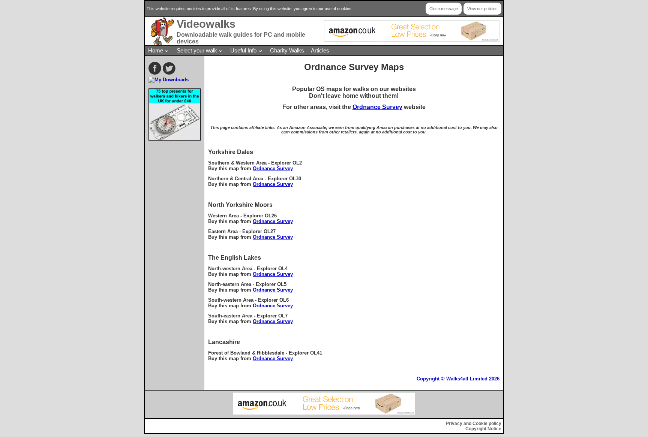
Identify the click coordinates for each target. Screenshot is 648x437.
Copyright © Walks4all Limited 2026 (458, 379)
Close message (443, 8)
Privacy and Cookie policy (473, 423)
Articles (320, 51)
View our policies (482, 8)
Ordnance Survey (377, 107)
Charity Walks (287, 51)
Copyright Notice (483, 428)
